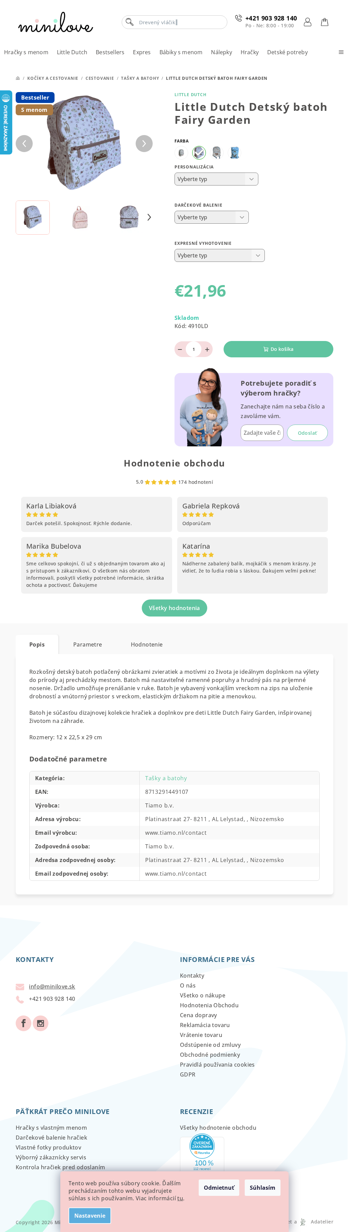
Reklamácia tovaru (205, 1025)
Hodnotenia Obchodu (209, 1005)
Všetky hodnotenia (174, 608)
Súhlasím (262, 1187)
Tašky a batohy (166, 778)
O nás (188, 985)
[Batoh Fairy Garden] (199, 152)
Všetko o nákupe (202, 995)
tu (180, 1198)
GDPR (188, 1074)
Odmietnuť (219, 1187)
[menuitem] (26, 52)
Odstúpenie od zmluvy (210, 1045)
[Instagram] (40, 1023)
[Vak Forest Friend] (234, 152)
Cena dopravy (198, 1015)
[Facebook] (23, 1023)
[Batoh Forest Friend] (217, 152)
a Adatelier (313, 1221)
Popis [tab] (37, 644)
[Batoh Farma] (181, 152)
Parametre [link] (87, 644)
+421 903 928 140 (271, 18)
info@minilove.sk (52, 986)
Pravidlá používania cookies (217, 1064)
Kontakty (192, 975)
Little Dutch (190, 95)
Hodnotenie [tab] (147, 644)
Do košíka (282, 349)
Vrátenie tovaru (201, 1035)
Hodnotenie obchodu (174, 463)
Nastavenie (89, 1215)
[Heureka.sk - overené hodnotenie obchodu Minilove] (202, 1160)
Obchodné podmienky (210, 1054)
